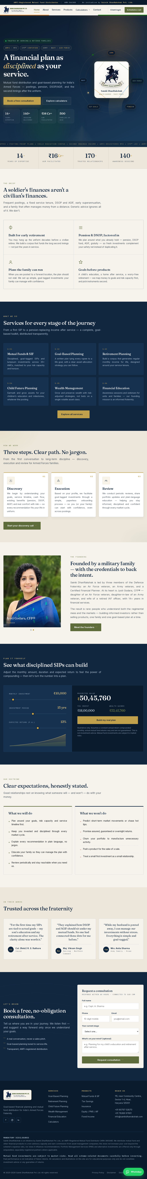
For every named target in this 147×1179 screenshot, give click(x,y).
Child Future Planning (58, 1106)
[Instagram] (12, 1120)
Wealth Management (58, 1111)
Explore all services (72, 414)
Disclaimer (111, 1173)
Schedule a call (134, 10)
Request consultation (108, 1060)
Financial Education (57, 1116)
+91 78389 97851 (123, 1113)
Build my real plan (106, 720)
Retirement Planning (57, 1101)
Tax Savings (87, 1101)
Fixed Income (88, 1116)
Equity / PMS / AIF (90, 1111)
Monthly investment (19, 694)
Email (114, 1013)
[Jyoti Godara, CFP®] (33, 630)
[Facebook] (5, 1120)
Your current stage (90, 1026)
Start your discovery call (20, 525)
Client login (115, 10)
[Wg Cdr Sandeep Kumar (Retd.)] (31, 630)
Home (37, 9)
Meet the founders (84, 627)
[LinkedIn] (18, 1120)
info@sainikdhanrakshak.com (129, 1116)
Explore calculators (56, 100)
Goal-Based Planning (58, 1096)
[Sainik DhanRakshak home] (15, 9)
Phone (85, 1013)
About (46, 9)
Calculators (82, 10)
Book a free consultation (20, 100)
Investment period (19, 708)
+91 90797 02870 (123, 1109)
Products (68, 9)
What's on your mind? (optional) (96, 1038)
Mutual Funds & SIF (90, 1096)
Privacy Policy (98, 1173)
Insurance (86, 1106)
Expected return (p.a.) (22, 722)
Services (56, 9)
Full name (86, 1000)
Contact (97, 9)
